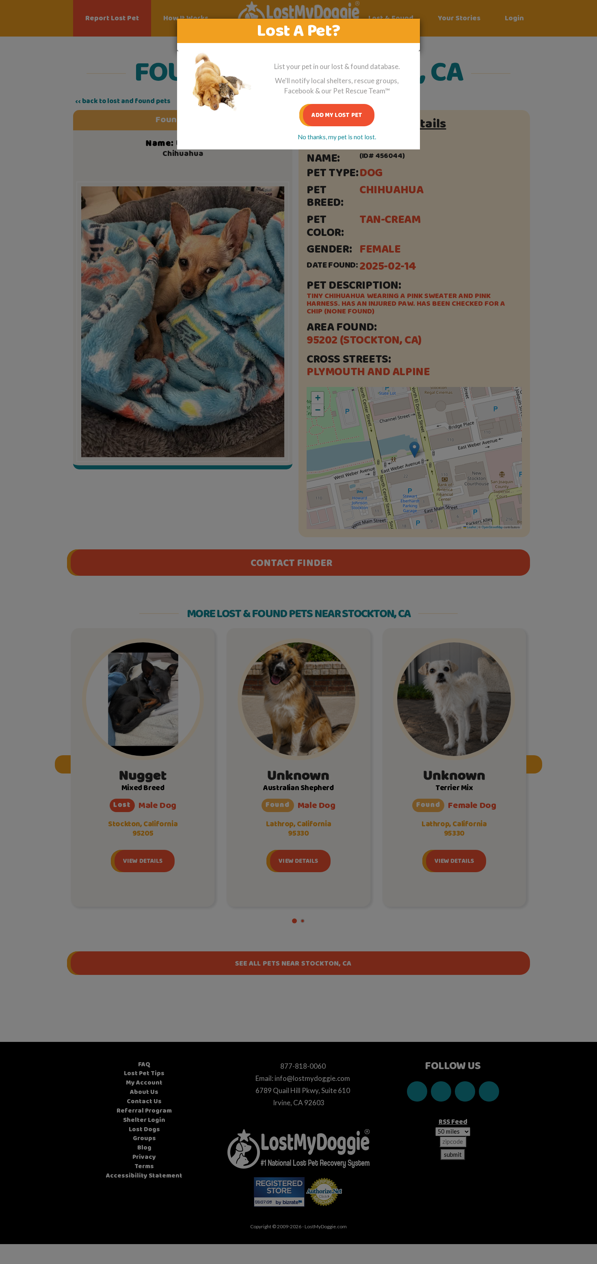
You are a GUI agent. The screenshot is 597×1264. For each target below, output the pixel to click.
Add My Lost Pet (336, 115)
